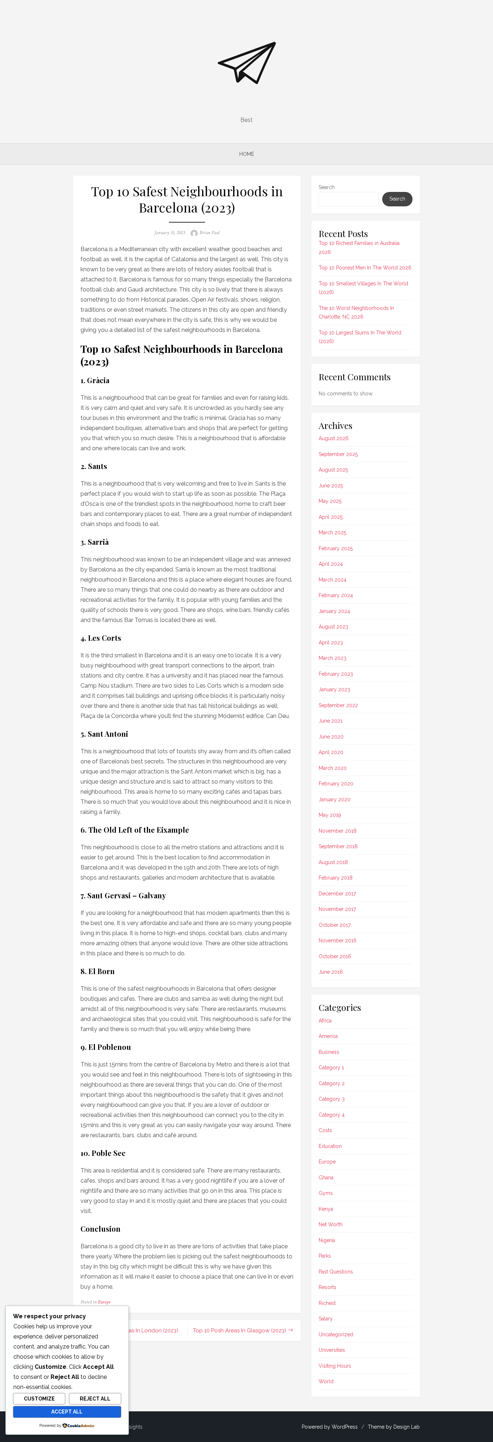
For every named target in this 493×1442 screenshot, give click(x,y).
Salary (326, 1319)
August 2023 (333, 627)
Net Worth (331, 1224)
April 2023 (331, 642)
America (328, 1036)
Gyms (326, 1193)
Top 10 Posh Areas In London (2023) (133, 1330)
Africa (325, 1021)
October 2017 (334, 925)
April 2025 (331, 517)
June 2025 (331, 485)
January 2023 (334, 689)
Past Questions (336, 1272)
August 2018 (333, 862)
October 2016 (335, 956)
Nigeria (327, 1240)
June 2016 (331, 972)
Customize (39, 1399)
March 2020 (333, 768)
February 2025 (336, 548)
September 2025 (338, 454)
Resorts (327, 1287)
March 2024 (332, 580)
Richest (327, 1303)
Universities (332, 1350)
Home (246, 154)
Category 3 (332, 1099)
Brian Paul (209, 232)
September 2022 (338, 705)
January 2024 (334, 611)
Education (330, 1146)
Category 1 (331, 1067)
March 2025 (332, 532)
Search (327, 187)
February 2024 (336, 595)
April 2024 (331, 564)
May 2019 (330, 815)
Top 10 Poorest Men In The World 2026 (365, 268)
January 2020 (334, 799)
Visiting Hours (335, 1366)
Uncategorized (336, 1334)
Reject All (95, 1399)
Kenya (326, 1209)
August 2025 (333, 470)
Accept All (67, 1412)
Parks (325, 1256)
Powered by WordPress (330, 1427)
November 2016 (338, 940)
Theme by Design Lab (394, 1427)
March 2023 (332, 658)
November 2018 (338, 831)
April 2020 (331, 752)
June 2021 (331, 721)
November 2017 (337, 909)
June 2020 (331, 737)
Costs (325, 1130)
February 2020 (336, 783)
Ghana (326, 1177)
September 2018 (338, 846)
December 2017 (337, 894)
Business (329, 1052)
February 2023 (336, 674)
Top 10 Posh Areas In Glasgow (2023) (239, 1330)
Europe (104, 1302)
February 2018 (336, 878)
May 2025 (330, 501)
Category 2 (332, 1083)
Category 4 (332, 1115)
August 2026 (334, 438)
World (326, 1381)
